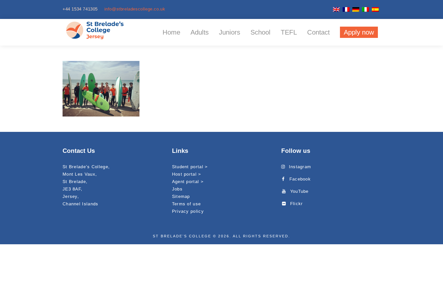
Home (171, 32)
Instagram (300, 166)
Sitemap (181, 196)
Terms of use (186, 204)
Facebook (300, 179)
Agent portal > (188, 181)
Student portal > (190, 166)
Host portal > (186, 174)
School (260, 32)
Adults (199, 32)
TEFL (289, 32)
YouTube (299, 191)
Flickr (296, 203)
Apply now (359, 32)
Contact (318, 32)
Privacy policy (188, 211)
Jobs (177, 189)
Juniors (229, 32)
